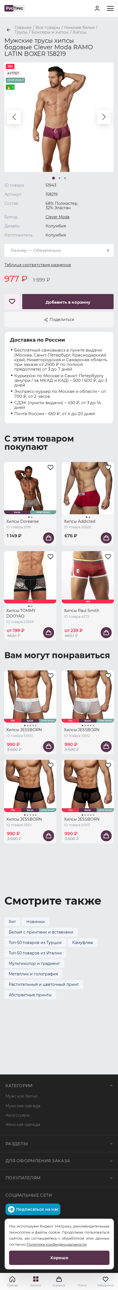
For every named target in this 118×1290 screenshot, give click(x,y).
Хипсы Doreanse (22, 521)
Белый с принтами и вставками (41, 932)
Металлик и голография (33, 973)
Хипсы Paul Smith (81, 610)
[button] (14, 117)
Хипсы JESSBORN (24, 729)
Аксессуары (17, 1115)
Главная (12, 1285)
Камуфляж (82, 942)
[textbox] (59, 250)
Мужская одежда (22, 1105)
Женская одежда (22, 1124)
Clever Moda (57, 216)
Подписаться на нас (37, 1209)
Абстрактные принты (30, 994)
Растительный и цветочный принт (44, 984)
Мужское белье (21, 1096)
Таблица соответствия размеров (37, 265)
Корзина (59, 1281)
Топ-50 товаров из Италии (35, 953)
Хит (12, 921)
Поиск (82, 1285)
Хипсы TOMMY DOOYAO (20, 613)
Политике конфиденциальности (57, 1244)
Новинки (35, 921)
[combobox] (59, 250)
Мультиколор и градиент (34, 963)
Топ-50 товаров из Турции (35, 942)
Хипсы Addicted (79, 521)
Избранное (105, 1285)
